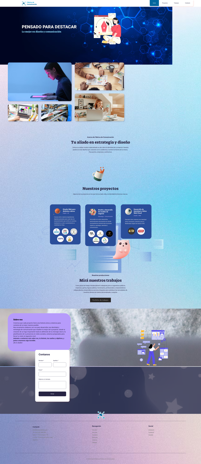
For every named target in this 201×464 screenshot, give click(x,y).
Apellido (55, 360)
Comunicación (32, 4)
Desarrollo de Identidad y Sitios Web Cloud (140, 211)
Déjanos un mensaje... (45, 379)
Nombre (41, 360)
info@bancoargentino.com (40, 430)
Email (40, 370)
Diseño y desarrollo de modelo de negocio (105, 212)
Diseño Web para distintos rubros (69, 210)
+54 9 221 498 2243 (40, 432)
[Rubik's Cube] (92, 212)
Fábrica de (30, 2)
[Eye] (128, 211)
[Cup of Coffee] (100, 173)
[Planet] (57, 211)
